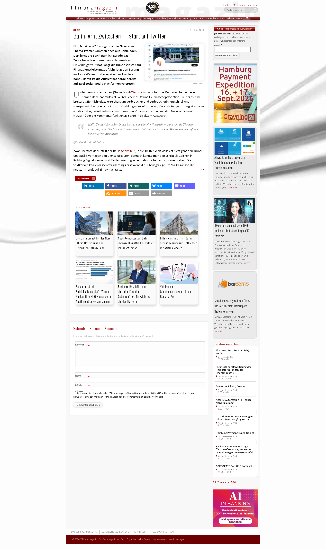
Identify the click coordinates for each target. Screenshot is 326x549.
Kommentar (82, 345)
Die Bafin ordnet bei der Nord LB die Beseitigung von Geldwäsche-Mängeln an (93, 243)
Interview (161, 18)
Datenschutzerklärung (115, 531)
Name (82, 376)
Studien (111, 18)
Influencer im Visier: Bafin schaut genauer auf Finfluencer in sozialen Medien (178, 243)
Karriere (198, 18)
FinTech (122, 18)
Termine (100, 18)
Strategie (148, 18)
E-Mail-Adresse (82, 388)
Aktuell (80, 18)
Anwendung (135, 18)
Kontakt (227, 4)
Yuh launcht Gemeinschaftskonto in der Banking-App (176, 291)
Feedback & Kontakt (162, 531)
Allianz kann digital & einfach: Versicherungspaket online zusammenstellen (229, 162)
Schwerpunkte (234, 18)
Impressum (252, 4)
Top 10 (90, 18)
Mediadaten (239, 4)
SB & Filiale (174, 18)
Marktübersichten (214, 18)
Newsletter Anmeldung (83, 531)
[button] (246, 18)
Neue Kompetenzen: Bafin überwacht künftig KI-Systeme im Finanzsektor (136, 243)
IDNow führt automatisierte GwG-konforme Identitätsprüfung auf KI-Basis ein (232, 230)
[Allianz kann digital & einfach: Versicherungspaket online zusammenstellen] (234, 141)
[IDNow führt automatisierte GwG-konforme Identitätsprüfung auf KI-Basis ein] (234, 210)
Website (136, 92)
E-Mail (218, 45)
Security (187, 18)
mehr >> (233, 187)
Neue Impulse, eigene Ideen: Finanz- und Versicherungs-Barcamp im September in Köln (232, 305)
